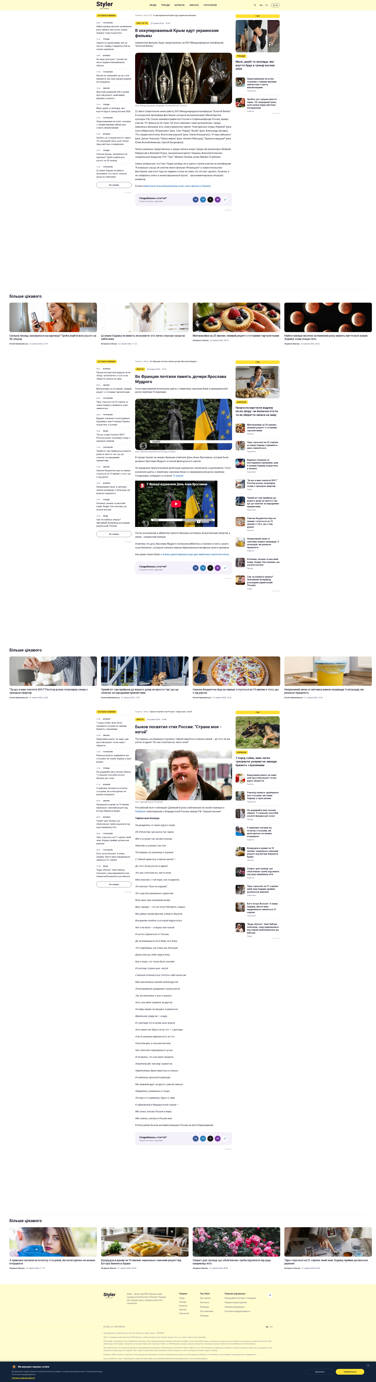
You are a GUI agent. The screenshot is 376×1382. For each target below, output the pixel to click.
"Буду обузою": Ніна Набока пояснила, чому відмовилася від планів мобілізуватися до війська (113, 873)
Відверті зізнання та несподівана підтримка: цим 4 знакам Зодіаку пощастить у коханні (113, 421)
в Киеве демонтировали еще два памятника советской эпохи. (195, 554)
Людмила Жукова (292, 344)
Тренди (165, 5)
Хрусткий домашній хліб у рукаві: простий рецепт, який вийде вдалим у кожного (112, 95)
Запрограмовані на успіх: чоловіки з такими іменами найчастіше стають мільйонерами (113, 124)
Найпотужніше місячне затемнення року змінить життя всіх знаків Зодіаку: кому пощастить (113, 29)
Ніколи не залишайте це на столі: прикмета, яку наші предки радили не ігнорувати (113, 78)
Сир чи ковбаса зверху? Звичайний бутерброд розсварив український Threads (113, 522)
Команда (204, 1307)
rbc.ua (275, 5)
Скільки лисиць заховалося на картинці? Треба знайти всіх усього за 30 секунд (111, 157)
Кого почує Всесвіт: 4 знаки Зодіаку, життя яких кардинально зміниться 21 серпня (113, 856)
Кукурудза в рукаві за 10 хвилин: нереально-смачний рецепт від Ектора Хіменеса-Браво (112, 807)
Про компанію (206, 1311)
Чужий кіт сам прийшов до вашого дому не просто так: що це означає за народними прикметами (113, 456)
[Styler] (104, 5)
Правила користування (236, 1302)
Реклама (204, 1316)
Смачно (194, 5)
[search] (255, 5)
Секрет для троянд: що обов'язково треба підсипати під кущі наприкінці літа (113, 824)
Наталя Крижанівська (18, 344)
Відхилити (319, 1372)
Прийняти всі (350, 1372)
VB (217, 200)
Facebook (140, 811)
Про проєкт (205, 1298)
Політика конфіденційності (237, 1311)
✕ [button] (368, 1365)
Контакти (204, 1302)
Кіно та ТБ (147, 15)
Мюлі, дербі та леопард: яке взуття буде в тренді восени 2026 (113, 110)
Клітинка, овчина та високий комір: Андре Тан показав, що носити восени (111, 506)
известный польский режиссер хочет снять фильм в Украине (177, 186)
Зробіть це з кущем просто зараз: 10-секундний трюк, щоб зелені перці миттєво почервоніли (113, 141)
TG (203, 200)
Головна (138, 15)
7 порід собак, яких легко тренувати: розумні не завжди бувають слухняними (111, 726)
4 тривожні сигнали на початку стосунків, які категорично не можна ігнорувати (111, 791)
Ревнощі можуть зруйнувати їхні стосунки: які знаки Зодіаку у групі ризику (113, 758)
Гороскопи (210, 5)
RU (266, 5)
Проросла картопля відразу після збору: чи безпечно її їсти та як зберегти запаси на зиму (113, 375)
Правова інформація (235, 1307)
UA (261, 5)
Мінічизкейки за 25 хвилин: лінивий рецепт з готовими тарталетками (236, 335)
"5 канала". (178, 475)
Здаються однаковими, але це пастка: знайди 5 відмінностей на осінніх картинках (113, 46)
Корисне (179, 5)
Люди (153, 5)
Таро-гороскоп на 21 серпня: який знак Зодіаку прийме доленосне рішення (113, 840)
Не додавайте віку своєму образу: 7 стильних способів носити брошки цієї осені (113, 775)
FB (196, 200)
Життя (146, 361)
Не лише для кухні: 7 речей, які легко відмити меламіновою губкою (111, 62)
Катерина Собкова (109, 344)
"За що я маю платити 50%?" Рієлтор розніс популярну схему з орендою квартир (113, 437)
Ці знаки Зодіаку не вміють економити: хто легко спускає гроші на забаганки (111, 173)
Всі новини (114, 185)
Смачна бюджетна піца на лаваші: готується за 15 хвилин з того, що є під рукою (113, 473)
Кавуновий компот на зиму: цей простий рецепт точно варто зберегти (112, 742)
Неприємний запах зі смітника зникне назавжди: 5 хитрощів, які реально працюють (113, 490)
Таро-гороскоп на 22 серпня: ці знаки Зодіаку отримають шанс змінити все (112, 405)
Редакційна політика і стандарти (240, 1298)
